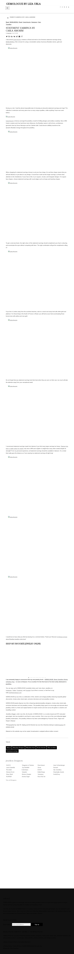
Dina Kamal (40, 765)
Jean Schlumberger (59, 765)
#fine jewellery (52, 747)
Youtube (28, 690)
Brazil (20, 22)
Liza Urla (9, 33)
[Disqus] (37, 805)
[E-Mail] (19, 36)
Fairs (39, 22)
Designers (34, 22)
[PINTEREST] (64, 7)
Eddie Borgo (41, 772)
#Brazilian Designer (18, 747)
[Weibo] (17, 36)
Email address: (7, 924)
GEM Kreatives (59, 725)
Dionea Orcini (10, 772)
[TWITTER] (66, 7)
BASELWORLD (14, 22)
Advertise (27, 942)
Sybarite (24, 772)
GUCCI (8, 765)
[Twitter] (7, 36)
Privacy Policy (8, 946)
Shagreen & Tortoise (28, 765)
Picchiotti (9, 770)
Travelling (8, 24)
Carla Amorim (27, 22)
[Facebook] (22, 36)
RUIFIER (9, 776)
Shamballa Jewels (58, 772)
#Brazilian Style (30, 747)
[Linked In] (12, 36)
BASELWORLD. (10, 42)
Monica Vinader (26, 774)
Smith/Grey (56, 774)
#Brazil (9, 747)
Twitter (14, 690)
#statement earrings (12, 751)
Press (15, 942)
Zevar (39, 767)
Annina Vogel (26, 776)
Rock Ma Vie (41, 776)
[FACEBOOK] (60, 7)
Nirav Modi (9, 774)
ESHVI (39, 770)
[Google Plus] (9, 36)
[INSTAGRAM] (62, 7)
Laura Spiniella (10, 767)
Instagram (9, 690)
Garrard (55, 767)
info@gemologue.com (15, 692)
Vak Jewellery (57, 770)
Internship (21, 942)
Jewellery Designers (14, 761)
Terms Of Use (17, 946)
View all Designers (11, 780)
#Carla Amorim (41, 747)
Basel (7, 22)
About (5, 942)
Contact (10, 942)
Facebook (20, 690)
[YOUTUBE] (68, 7)
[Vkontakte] (14, 36)
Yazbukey (40, 774)
